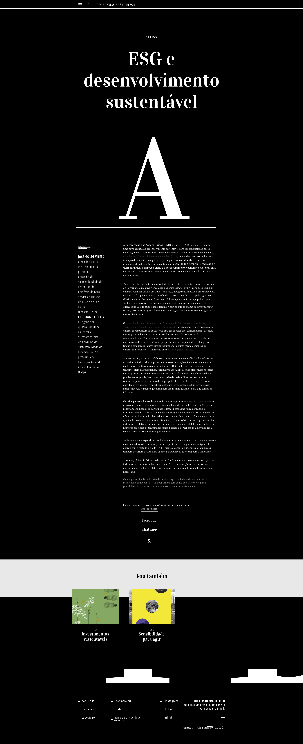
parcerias (88, 709)
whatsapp (149, 529)
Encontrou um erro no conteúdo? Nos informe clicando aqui (156, 505)
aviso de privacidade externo (127, 719)
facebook (149, 520)
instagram (171, 701)
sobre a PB (89, 701)
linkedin (170, 709)
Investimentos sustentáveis (95, 636)
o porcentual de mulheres (198, 401)
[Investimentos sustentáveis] (95, 608)
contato (119, 709)
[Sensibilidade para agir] (152, 608)
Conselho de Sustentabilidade (142, 323)
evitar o (179, 349)
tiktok (168, 717)
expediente (89, 717)
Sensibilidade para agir (151, 636)
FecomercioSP (123, 701)
